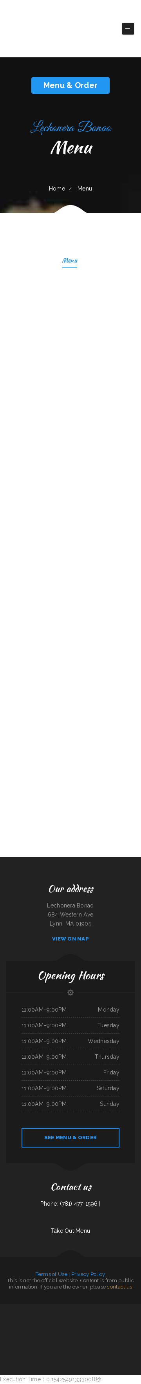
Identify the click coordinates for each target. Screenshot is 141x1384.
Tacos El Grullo (119, 1326)
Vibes (51, 1335)
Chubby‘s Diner (74, 1317)
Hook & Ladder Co (53, 1308)
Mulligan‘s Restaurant (53, 1326)
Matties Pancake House (72, 1308)
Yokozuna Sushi (45, 1335)
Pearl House (79, 1326)
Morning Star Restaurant (34, 1326)
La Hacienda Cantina (75, 1335)
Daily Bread (116, 1308)
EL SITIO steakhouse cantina (112, 1317)
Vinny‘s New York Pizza (85, 1317)
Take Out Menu (70, 1231)
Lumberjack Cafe (63, 1326)
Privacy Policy (88, 1274)
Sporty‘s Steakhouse (58, 1317)
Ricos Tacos (67, 1317)
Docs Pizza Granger (9, 1317)
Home (57, 188)
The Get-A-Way (9, 1335)
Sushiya (87, 1344)
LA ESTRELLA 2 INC (89, 1308)
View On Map (70, 939)
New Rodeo (44, 1326)
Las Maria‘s (72, 1344)
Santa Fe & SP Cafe (28, 1335)
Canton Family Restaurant (108, 1326)
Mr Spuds (3, 1308)
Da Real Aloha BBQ (29, 1317)
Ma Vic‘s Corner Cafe (125, 1308)
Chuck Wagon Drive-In (86, 1335)
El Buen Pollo (37, 1335)
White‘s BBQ (62, 1308)
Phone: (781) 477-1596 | (70, 1204)
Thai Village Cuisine (19, 1317)
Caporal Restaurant (40, 1317)
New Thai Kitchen (58, 1335)
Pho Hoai (139, 1317)
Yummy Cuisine (108, 1308)
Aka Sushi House (80, 1344)
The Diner (81, 1308)
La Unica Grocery (99, 1308)
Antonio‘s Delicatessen (21, 1326)
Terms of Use (51, 1274)
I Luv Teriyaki (95, 1317)
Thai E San (101, 1317)
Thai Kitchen (71, 1326)
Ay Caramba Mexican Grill (9, 1326)
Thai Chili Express (87, 1326)
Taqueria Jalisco (128, 1326)
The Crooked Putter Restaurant (128, 1317)
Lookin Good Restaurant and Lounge (30, 1308)
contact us (119, 1287)
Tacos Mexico (49, 1317)
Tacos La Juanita (18, 1335)
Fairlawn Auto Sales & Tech (13, 1308)
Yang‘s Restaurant (123, 1335)
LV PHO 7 (66, 1335)
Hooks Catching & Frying (112, 1335)
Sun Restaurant (132, 1335)
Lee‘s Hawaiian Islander (99, 1335)
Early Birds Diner (43, 1308)
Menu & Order (70, 85)
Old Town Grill (96, 1326)
